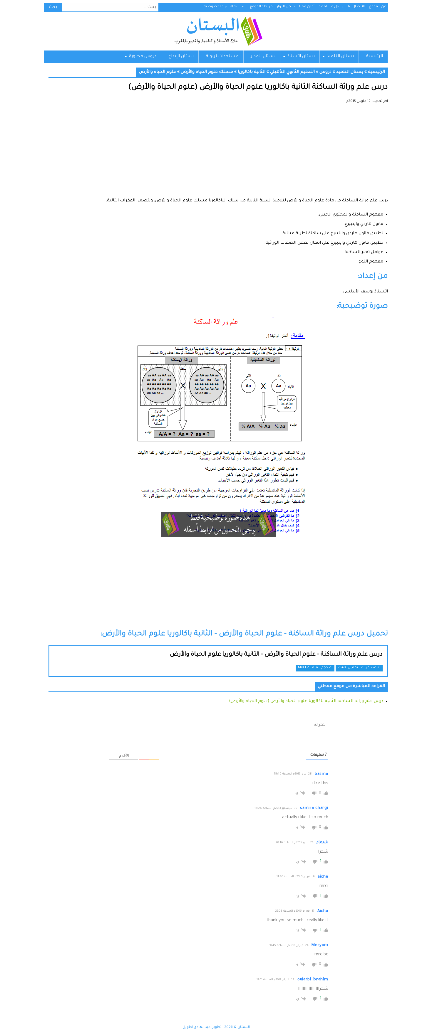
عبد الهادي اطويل (196, 1027)
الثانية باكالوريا (251, 72)
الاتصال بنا (356, 7)
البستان (218, 31)
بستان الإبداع (181, 56)
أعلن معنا (306, 7)
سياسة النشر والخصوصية (224, 7)
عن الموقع (377, 7)
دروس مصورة (142, 56)
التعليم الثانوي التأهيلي (292, 72)
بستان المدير (263, 56)
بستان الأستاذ (301, 56)
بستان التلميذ (340, 56)
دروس (325, 72)
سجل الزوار (286, 7)
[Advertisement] (218, 153)
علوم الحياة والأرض (157, 72)
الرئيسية (374, 56)
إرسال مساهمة (331, 7)
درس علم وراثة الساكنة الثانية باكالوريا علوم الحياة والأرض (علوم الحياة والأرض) (306, 701)
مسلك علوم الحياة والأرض (207, 72)
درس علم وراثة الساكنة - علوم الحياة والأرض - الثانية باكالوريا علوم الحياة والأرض (276, 654)
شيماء (322, 842)
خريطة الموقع (261, 7)
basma (321, 774)
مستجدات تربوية (222, 56)
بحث (53, 7)
